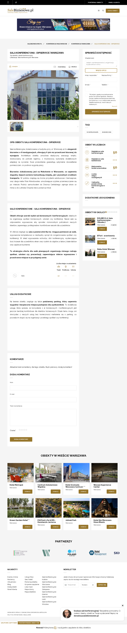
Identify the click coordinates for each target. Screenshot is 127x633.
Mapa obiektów (30, 592)
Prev (8, 126)
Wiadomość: (89, 58)
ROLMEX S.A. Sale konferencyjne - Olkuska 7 (105, 220)
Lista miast (28, 587)
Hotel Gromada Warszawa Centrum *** (75, 486)
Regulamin (27, 615)
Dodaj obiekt (113, 10)
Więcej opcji (101, 70)
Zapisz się (102, 585)
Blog (9, 584)
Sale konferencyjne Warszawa (28, 57)
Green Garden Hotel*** (20, 520)
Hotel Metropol (16, 485)
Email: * (88, 85)
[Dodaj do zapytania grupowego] (18, 478)
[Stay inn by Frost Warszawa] (63, 30)
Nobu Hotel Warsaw (106, 249)
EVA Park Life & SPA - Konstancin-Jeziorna (47, 521)
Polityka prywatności (15, 615)
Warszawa (101, 225)
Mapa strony (29, 589)
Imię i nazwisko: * (91, 75)
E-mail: (12, 394)
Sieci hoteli (29, 579)
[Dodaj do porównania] (13, 478)
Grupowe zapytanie (32, 584)
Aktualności (11, 582)
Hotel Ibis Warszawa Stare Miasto (102, 521)
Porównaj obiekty (95, 2)
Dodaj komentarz (21, 439)
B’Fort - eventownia (106, 236)
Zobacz (102, 229)
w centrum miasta (92, 132)
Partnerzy (11, 579)
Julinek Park (70, 520)
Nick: (11, 382)
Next (78, 126)
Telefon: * (105, 85)
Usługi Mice (29, 577)
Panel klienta (114, 2)
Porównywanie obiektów (29, 623)
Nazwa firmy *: (107, 75)
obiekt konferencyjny (25, 55)
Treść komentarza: (16, 406)
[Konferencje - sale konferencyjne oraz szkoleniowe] (20, 12)
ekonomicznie (106, 132)
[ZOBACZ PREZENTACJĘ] (20, 472)
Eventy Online (12, 577)
